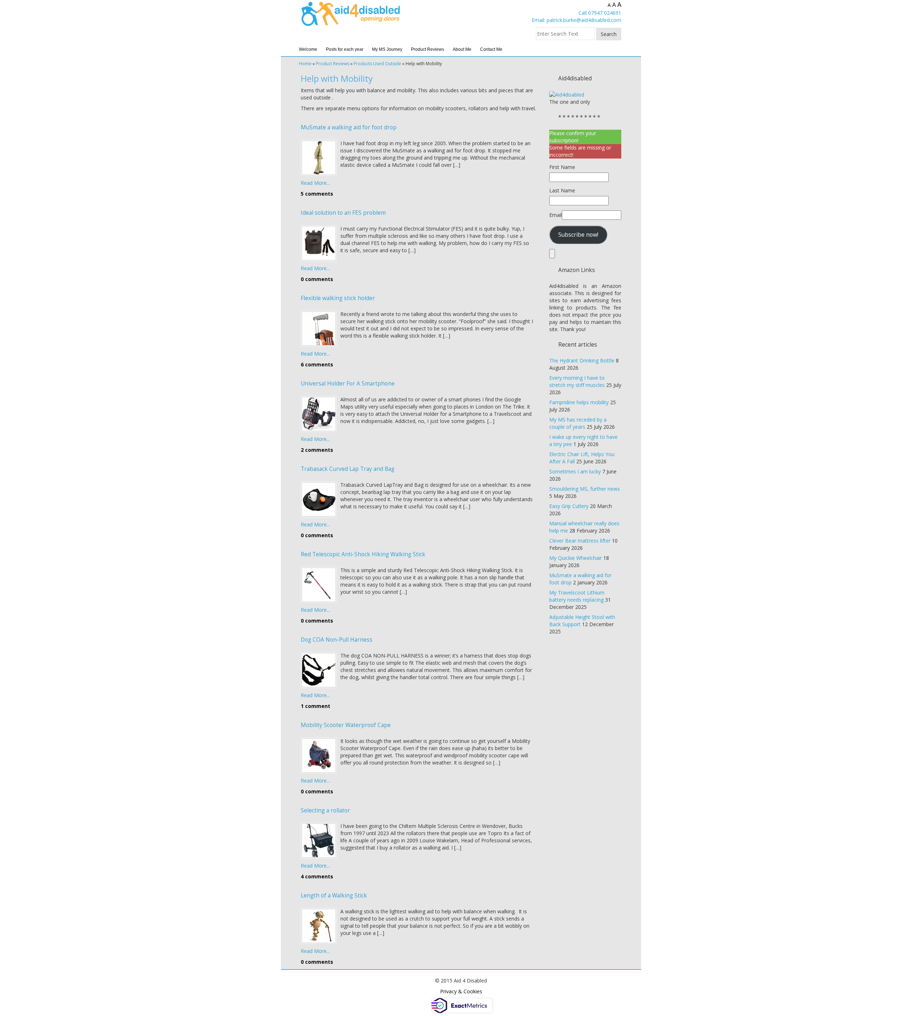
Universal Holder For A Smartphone (348, 383)
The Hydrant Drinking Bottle (581, 360)
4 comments (317, 876)
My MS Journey (387, 49)
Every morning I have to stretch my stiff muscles (577, 381)
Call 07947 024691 (599, 12)
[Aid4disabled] (566, 94)
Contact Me (491, 49)
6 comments (317, 364)
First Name (562, 167)
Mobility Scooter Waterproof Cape (346, 725)
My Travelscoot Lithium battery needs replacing (576, 596)
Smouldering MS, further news (584, 488)
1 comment (315, 706)
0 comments (317, 279)
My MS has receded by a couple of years (578, 423)
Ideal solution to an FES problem (343, 213)
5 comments (317, 193)
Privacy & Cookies (461, 991)
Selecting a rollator (325, 810)
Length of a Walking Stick (334, 895)
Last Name (562, 190)
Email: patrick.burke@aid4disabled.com (576, 20)
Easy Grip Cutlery (568, 506)
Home (305, 64)
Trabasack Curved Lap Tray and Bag (347, 469)
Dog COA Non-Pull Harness (336, 639)
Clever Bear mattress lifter (579, 540)
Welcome (308, 49)
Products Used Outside (377, 64)
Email (555, 214)
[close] (552, 253)
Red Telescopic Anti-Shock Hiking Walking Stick (363, 554)
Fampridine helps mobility (579, 402)
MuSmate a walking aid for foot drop (349, 127)
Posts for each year (344, 49)
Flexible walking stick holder (338, 298)
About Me (462, 49)
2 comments (317, 449)
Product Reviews (427, 49)
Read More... (315, 182)
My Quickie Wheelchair (575, 557)
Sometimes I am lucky (575, 471)
